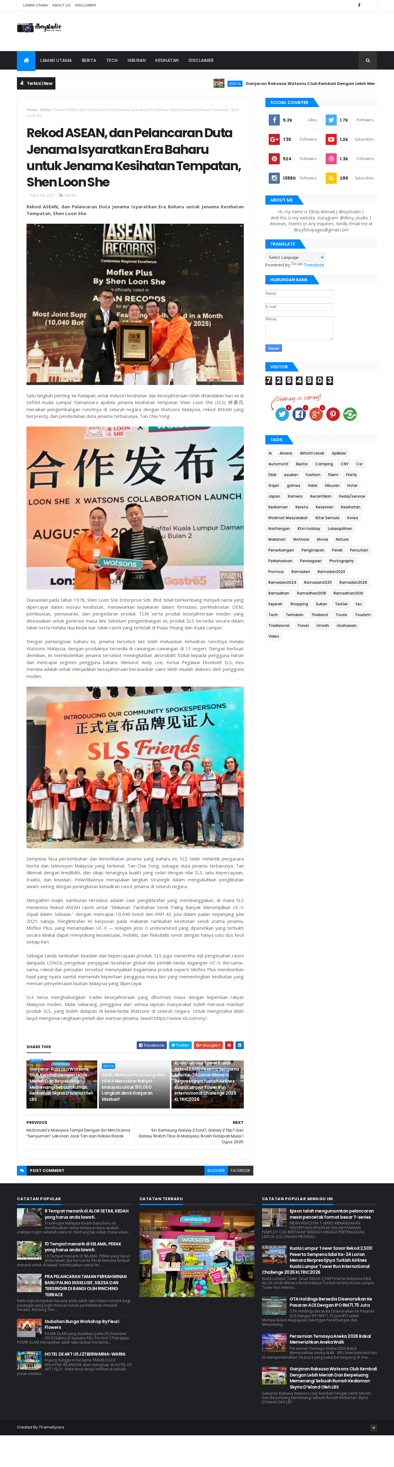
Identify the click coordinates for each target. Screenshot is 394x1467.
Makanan (277, 539)
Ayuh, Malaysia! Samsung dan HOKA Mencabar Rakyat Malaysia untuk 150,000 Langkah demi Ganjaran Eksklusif (133, 1087)
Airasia (285, 453)
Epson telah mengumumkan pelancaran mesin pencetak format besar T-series (332, 1214)
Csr (359, 464)
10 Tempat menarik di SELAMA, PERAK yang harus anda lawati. (83, 1247)
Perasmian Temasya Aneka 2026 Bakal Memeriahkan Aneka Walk (330, 1339)
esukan (291, 474)
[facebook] (359, 5)
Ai (270, 453)
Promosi (276, 571)
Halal (312, 485)
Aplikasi (339, 453)
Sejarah (275, 604)
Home (31, 109)
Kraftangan (279, 528)
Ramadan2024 (282, 582)
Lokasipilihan (340, 528)
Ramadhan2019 (348, 593)
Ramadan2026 (353, 582)
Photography (341, 560)
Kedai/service (352, 496)
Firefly (351, 474)
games (293, 485)
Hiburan (137, 60)
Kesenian (324, 507)
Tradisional (278, 625)
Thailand (319, 614)
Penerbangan (281, 550)
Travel (303, 625)
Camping (324, 464)
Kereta (302, 507)
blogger (216, 1170)
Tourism (363, 614)
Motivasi (301, 539)
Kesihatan (167, 60)
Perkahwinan (280, 560)
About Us (61, 5)
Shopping (299, 604)
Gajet (273, 485)
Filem (333, 474)
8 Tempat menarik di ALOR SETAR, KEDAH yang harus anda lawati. (86, 1214)
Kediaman (278, 507)
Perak (337, 550)
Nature (342, 539)
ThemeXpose (51, 1427)
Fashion (313, 474)
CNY (344, 464)
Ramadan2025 (318, 582)
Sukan (321, 604)
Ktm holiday (309, 528)
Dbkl (272, 474)
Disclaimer (85, 5)
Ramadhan (278, 593)
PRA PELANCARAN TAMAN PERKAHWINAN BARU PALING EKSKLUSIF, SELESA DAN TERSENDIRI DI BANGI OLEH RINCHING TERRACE (86, 1285)
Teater (341, 604)
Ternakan (295, 614)
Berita (89, 60)
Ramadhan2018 (311, 593)
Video (273, 636)
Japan (274, 496)
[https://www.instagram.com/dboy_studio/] (367, 5)
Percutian (359, 550)
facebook (240, 1170)
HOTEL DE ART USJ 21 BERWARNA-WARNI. (85, 1354)
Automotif (278, 464)
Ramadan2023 (331, 571)
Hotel (352, 485)
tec (359, 604)
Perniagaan (311, 560)
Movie (322, 539)
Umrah (322, 625)
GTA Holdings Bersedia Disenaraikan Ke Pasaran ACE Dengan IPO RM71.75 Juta (331, 1302)
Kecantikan (321, 496)
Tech (112, 60)
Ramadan (300, 571)
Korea (352, 517)
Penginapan (313, 550)
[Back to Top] (373, 1428)
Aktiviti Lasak (312, 453)
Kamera (295, 496)
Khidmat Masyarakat (288, 517)
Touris (341, 614)
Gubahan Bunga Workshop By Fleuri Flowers (82, 1324)
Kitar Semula (328, 517)
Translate (314, 265)
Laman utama (35, 5)
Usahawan (347, 625)
